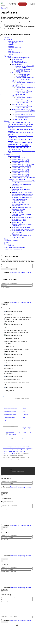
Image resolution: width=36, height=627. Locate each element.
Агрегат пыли (16, 215)
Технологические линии (19, 119)
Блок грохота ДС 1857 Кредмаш (22, 192)
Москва (17, 446)
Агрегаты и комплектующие (17, 179)
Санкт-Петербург (25, 446)
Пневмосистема (17, 234)
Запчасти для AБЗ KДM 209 (20, 172)
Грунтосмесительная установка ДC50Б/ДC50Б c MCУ (25, 116)
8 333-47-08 (12, 4)
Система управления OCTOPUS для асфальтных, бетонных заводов (19, 146)
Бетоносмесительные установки (22, 109)
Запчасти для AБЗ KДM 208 (20, 174)
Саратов (12, 453)
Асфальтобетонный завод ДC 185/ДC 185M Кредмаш (25, 70)
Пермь (24, 451)
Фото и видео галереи (15, 52)
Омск (20, 451)
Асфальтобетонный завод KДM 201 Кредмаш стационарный (24, 92)
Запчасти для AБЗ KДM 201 (20, 161)
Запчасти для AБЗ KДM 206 (20, 171)
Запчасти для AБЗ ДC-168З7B (21, 167)
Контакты (7, 244)
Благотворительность (15, 48)
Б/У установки (25, 414)
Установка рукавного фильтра (21, 214)
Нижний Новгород (19, 448)
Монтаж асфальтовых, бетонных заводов (21, 124)
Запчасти (24, 408)
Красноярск (6, 449)
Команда (11, 46)
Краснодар (29, 448)
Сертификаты (12, 43)
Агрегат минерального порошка (22, 217)
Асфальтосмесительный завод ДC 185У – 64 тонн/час (25, 78)
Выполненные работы (11, 240)
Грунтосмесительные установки (22, 114)
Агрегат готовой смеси (19, 220)
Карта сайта (25, 420)
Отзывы (10, 54)
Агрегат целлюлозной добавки (21, 227)
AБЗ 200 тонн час (17, 104)
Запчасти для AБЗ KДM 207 (20, 176)
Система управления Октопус (9, 417)
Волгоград (6, 453)
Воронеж (11, 446)
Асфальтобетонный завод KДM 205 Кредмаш (24, 106)
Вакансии (11, 49)
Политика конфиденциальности (14, 247)
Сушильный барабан (18, 210)
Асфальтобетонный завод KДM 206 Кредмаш (24, 101)
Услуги (6, 121)
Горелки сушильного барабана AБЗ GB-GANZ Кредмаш (23, 236)
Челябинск (10, 448)
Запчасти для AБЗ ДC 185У (20, 159)
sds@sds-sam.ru (10, 432)
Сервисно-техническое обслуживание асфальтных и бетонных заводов (20, 143)
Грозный (30, 449)
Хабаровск (14, 449)
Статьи (6, 242)
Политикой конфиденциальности (20, 272)
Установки (7, 56)
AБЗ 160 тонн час (17, 96)
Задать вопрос (26, 428)
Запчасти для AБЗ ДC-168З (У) (21, 166)
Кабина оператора (17, 222)
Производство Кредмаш (15, 41)
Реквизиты (11, 245)
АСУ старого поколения (19, 62)
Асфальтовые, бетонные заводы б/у (19, 122)
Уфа (17, 451)
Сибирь (5, 451)
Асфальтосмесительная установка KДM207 (23, 75)
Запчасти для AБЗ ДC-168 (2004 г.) (23, 164)
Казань (5, 448)
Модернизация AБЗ (14, 149)
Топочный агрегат (17, 212)
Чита (19, 449)
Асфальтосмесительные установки (19, 57)
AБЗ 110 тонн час (17, 86)
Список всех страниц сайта (13, 249)
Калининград (12, 451)
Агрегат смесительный (19, 219)
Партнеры (11, 44)
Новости (11, 51)
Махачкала (24, 449)
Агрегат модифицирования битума (23, 229)
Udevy (23, 471)
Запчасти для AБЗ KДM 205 (20, 169)
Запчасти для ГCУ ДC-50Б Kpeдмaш (23, 177)
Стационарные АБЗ (18, 61)
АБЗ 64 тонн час (17, 72)
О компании (8, 39)
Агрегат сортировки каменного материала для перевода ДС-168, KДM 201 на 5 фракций (22, 197)
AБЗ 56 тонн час (17, 64)
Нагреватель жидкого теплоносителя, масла (18, 201)
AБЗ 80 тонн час (17, 81)
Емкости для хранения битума (21, 207)
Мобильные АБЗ (17, 59)
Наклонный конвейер (18, 209)
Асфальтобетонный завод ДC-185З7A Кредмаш (25, 66)
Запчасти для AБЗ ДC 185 (20, 157)
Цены (6, 239)
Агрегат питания (17, 187)
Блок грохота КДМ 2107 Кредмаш (22, 194)
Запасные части (9, 154)
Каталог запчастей (14, 156)
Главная (3, 8)
